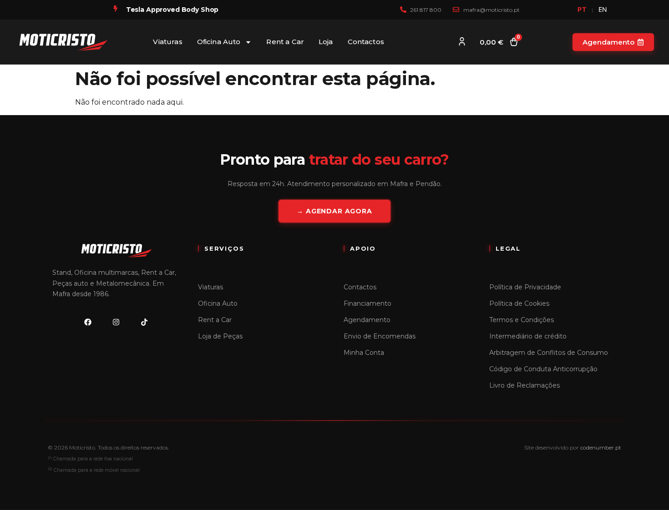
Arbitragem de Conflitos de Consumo (548, 352)
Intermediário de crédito (528, 336)
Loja (326, 41)
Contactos (366, 41)
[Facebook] (88, 322)
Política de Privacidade (525, 287)
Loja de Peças (220, 336)
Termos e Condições (521, 320)
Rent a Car (285, 41)
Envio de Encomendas (380, 336)
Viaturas (167, 41)
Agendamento (367, 320)
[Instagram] (116, 322)
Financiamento (367, 303)
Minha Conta (364, 352)
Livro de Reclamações (524, 385)
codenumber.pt (600, 447)
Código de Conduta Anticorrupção (543, 369)
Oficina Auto (219, 41)
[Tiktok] (144, 322)
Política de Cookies (519, 303)
